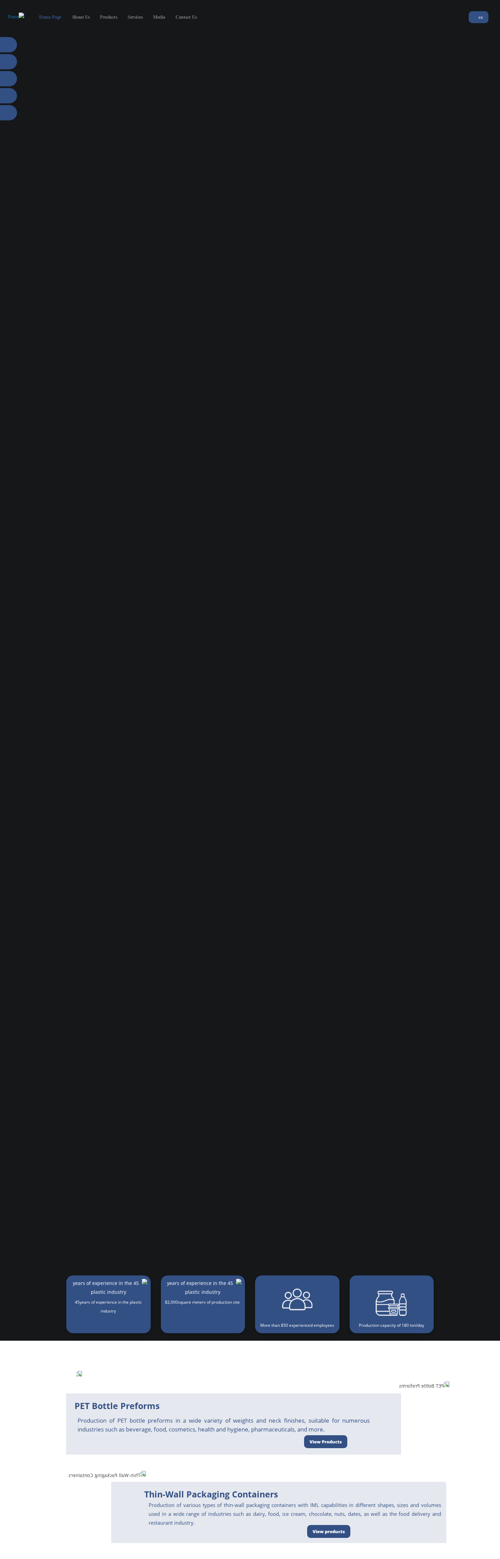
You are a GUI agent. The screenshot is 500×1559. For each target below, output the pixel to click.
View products (329, 1531)
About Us (81, 17)
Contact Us (186, 17)
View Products (326, 1442)
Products (108, 17)
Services (135, 17)
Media (159, 17)
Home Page (50, 17)
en (480, 17)
